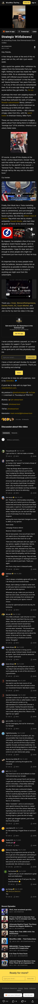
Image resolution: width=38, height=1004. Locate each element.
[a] (19, 142)
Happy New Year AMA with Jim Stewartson (21, 932)
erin (7, 771)
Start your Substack (14, 995)
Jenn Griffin (9, 721)
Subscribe (27, 3)
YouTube (31, 392)
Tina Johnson (10, 451)
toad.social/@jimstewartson (21, 413)
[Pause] (2, 26)
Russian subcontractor (10, 102)
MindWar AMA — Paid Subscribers (22, 939)
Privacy (20, 988)
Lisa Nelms (9, 828)
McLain (8, 614)
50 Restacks (25, 419)
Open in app (10, 31)
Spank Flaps (10, 461)
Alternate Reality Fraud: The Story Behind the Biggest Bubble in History (22, 925)
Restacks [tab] (14, 433)
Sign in (34, 3)
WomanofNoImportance (26, 303)
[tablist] (10, 433)
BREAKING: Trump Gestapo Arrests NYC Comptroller (19, 947)
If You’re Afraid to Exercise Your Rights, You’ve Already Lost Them (22, 918)
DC (15, 306)
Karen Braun (10, 647)
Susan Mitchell (23, 306)
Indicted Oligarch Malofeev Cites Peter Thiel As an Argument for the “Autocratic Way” (22, 962)
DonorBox (10, 381)
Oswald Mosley (16, 221)
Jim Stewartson (6, 46)
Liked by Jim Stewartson (14, 891)
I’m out (30, 90)
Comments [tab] (6, 433)
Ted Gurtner (12, 871)
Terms (26, 988)
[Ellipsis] (35, 450)
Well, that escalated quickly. (20, 909)
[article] (19, 912)
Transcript (25, 31)
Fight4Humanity (11, 733)
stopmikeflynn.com (9, 388)
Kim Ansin (9, 497)
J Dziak (13, 303)
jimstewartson (14, 404)
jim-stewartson (17, 400)
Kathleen (9, 574)
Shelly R (8, 840)
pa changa (9, 889)
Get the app (19, 334)
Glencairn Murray (12, 850)
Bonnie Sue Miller (12, 759)
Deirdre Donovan (11, 681)
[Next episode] (6, 26)
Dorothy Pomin (7, 306)
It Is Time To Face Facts (18, 954)
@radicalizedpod (19, 392)
